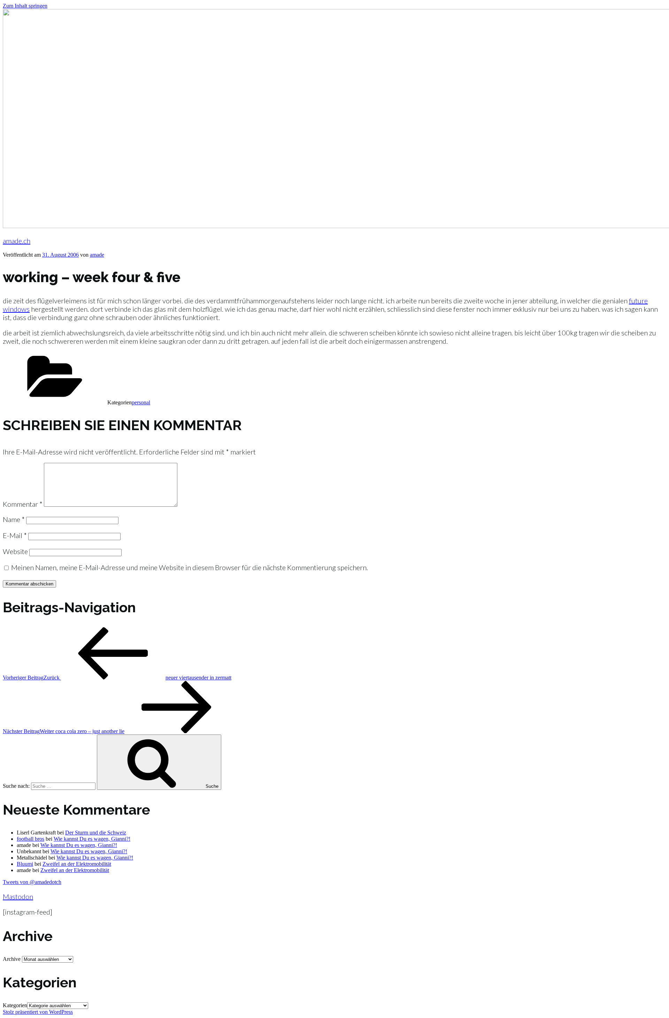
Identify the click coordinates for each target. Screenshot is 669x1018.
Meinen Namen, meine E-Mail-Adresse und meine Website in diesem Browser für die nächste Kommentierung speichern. (189, 567)
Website (15, 551)
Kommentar (23, 504)
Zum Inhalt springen (25, 6)
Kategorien (15, 1005)
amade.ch (16, 240)
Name (14, 519)
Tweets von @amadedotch (32, 882)
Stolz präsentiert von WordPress (38, 1012)
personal (141, 402)
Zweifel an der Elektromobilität (77, 864)
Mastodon (18, 896)
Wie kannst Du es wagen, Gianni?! (92, 839)
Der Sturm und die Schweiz (95, 833)
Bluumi (25, 864)
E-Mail (15, 535)
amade (97, 255)
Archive (12, 959)
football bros (30, 839)
